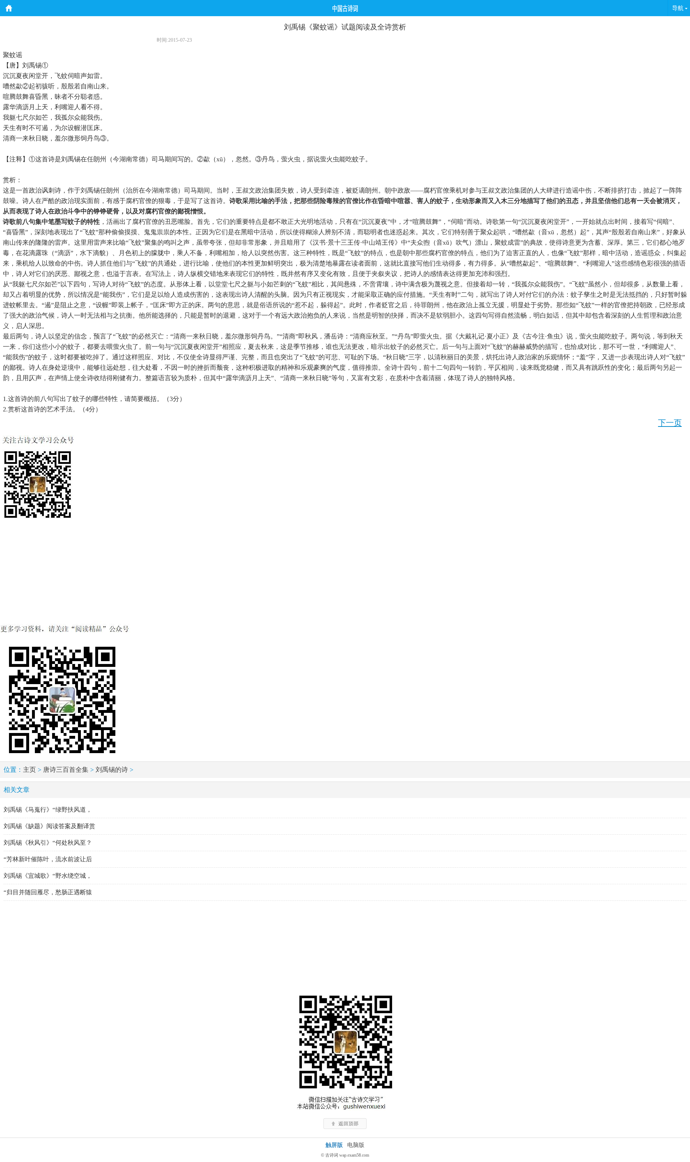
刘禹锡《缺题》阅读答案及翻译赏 (49, 826)
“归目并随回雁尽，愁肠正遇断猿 (48, 892)
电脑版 (355, 1145)
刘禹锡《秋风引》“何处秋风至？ (48, 842)
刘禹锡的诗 (112, 769)
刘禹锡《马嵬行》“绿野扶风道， (48, 809)
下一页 (670, 422)
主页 (29, 769)
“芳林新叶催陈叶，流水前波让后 (48, 859)
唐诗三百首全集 (65, 769)
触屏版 (334, 1145)
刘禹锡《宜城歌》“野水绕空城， (48, 875)
